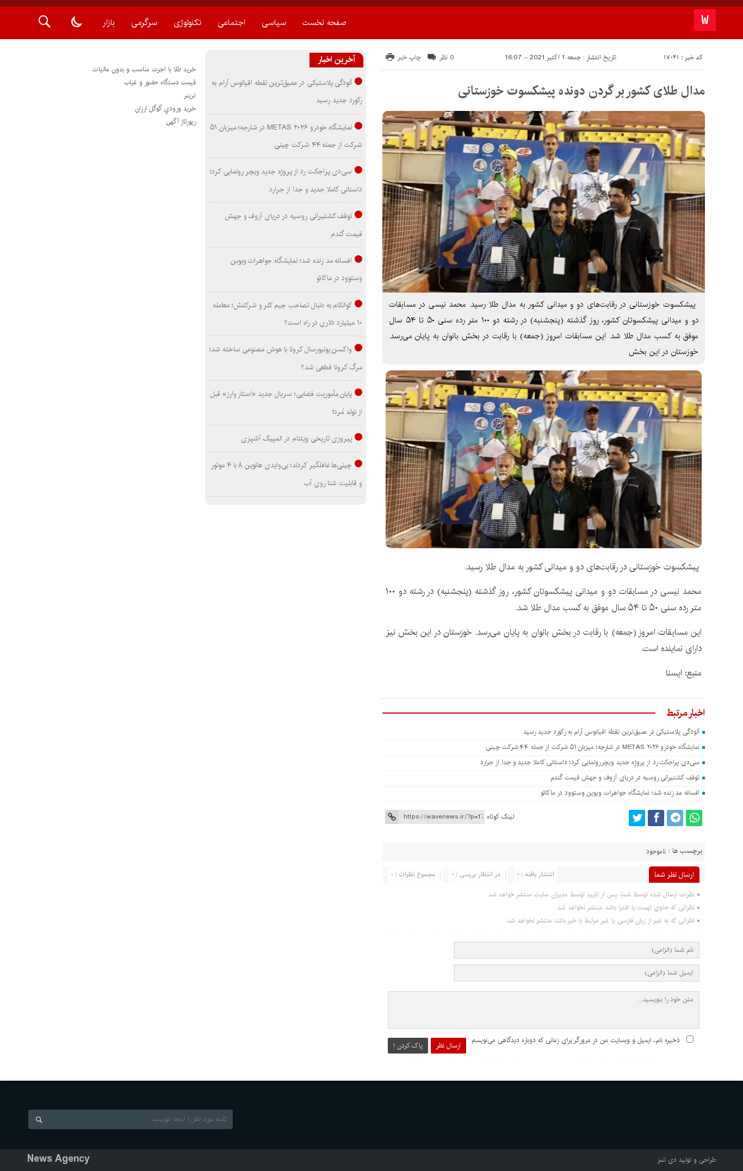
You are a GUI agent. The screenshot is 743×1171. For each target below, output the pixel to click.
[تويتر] (637, 818)
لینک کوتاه (500, 816)
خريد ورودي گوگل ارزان (165, 108)
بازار (109, 22)
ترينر (190, 95)
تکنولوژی (187, 22)
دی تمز (667, 1160)
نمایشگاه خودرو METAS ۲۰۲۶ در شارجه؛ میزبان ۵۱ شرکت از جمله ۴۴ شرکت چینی (592, 747)
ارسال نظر (448, 1045)
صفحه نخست (324, 22)
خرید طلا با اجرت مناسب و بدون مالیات (144, 69)
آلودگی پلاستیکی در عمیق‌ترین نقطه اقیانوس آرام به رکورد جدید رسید (611, 732)
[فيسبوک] (656, 818)
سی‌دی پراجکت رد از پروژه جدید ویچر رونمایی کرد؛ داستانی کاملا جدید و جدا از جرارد (589, 762)
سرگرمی (144, 22)
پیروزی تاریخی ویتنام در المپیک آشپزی (296, 438)
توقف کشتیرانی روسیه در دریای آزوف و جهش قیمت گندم (624, 777)
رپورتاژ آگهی (181, 121)
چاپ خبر (409, 57)
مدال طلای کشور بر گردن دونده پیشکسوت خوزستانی (581, 90)
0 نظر (446, 57)
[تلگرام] (675, 818)
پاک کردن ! (408, 1045)
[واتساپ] (694, 818)
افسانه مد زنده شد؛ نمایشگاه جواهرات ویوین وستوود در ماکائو (620, 793)
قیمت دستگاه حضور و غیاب (160, 82)
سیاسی (274, 22)
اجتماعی (231, 22)
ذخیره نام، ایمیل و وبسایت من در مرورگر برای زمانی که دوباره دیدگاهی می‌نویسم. (575, 1040)
